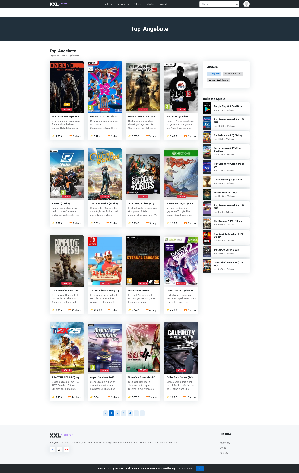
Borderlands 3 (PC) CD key (228, 135)
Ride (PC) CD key (61, 203)
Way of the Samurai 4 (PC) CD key (142, 377)
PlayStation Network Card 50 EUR (229, 121)
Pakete (137, 4)
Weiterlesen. (185, 468)
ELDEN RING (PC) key (225, 192)
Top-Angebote (214, 74)
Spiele (106, 4)
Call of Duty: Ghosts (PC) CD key (180, 377)
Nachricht (225, 442)
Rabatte (150, 4)
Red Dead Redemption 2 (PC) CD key (229, 235)
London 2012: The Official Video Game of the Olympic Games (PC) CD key (104, 116)
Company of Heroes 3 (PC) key (66, 290)
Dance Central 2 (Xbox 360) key (181, 290)
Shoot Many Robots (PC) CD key (141, 203)
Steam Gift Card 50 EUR (226, 249)
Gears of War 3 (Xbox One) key (142, 116)
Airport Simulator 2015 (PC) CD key (102, 377)
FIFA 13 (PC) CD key (177, 116)
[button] (246, 4)
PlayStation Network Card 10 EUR (229, 207)
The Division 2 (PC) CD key (228, 221)
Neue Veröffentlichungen (218, 80)
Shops (223, 447)
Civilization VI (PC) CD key (228, 179)
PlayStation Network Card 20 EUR (229, 165)
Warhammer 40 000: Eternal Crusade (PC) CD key (141, 290)
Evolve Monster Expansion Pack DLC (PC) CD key (65, 116)
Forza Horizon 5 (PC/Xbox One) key (228, 149)
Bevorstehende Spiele (233, 74)
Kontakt (224, 452)
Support (163, 4)
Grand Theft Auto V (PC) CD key (228, 264)
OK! (199, 468)
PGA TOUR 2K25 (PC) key (65, 377)
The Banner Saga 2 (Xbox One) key (180, 203)
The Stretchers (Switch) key (104, 290)
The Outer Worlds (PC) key (104, 203)
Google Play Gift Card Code (228, 106)
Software (121, 4)
